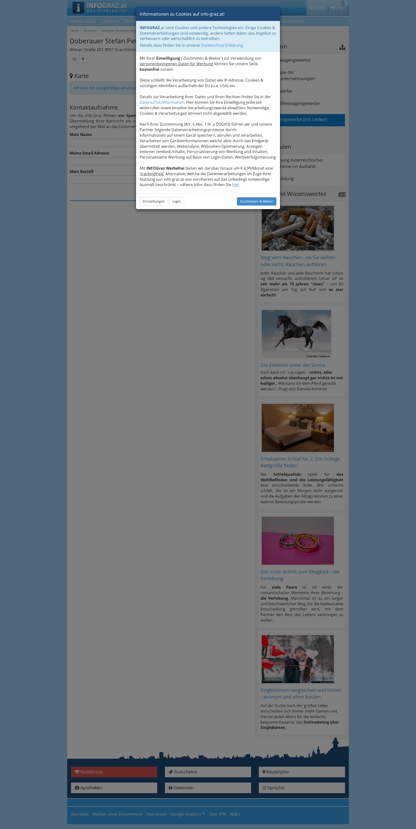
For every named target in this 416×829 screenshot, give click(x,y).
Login (176, 201)
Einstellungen (154, 201)
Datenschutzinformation (162, 102)
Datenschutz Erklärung (222, 45)
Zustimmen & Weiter (256, 201)
